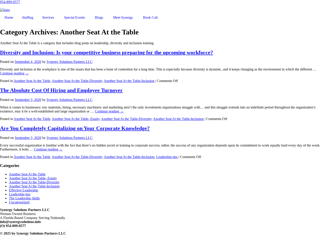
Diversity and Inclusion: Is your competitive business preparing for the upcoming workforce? (106, 52)
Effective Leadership (23, 190)
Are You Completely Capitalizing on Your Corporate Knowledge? (75, 128)
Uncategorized (19, 202)
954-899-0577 (10, 2)
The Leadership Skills (24, 198)
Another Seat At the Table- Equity (76, 119)
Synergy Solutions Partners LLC (70, 62)
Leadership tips (167, 157)
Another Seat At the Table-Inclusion (129, 81)
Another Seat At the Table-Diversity (77, 81)
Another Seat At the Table (32, 81)
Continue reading (14, 73)
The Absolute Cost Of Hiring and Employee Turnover (61, 90)
